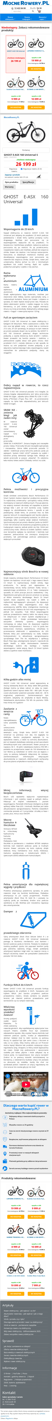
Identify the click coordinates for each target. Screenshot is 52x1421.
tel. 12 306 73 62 (9, 1399)
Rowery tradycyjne (26, 18)
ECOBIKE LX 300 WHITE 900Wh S (38, 89)
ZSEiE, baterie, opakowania (14, 1382)
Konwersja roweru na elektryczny (17, 1328)
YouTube (16, 1373)
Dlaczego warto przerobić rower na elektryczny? (23, 1322)
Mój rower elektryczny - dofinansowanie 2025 (22, 1331)
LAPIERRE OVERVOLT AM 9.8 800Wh (19, 1199)
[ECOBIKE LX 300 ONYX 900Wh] (15, 1267)
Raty (5, 1385)
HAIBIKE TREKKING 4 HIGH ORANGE (19, 1237)
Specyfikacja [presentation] (28, 182)
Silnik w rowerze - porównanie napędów (20, 1325)
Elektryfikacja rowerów (13, 1358)
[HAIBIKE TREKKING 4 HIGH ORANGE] (15, 1229)
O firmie (7, 1373)
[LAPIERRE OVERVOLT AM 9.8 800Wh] (36, 43)
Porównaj (26, 150)
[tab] (11, 182)
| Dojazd (30, 1376)
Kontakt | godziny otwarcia (15, 1376)
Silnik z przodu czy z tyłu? (14, 1319)
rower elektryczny (18, 1361)
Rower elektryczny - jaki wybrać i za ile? (20, 1311)
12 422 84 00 (20, 8)
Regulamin (8, 1379)
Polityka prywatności (23, 1379)
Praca (25, 1373)
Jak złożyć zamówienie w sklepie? (17, 1346)
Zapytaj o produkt (12, 175)
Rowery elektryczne (9, 18)
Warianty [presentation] (9, 187)
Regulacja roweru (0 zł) (32, 169)
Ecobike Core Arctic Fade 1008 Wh (19, 89)
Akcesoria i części (43, 18)
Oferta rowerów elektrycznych (16, 1349)
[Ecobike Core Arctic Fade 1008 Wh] (15, 81)
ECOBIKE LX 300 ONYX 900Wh (16, 1276)
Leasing (13, 1385)
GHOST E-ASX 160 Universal (16, 51)
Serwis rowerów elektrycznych (16, 1355)
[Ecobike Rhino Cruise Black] (36, 1267)
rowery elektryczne (25, 1334)
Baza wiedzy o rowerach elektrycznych (19, 1352)
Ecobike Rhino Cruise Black (36, 1276)
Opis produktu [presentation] (11, 182)
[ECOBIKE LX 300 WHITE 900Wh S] (36, 81)
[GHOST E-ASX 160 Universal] (15, 43)
